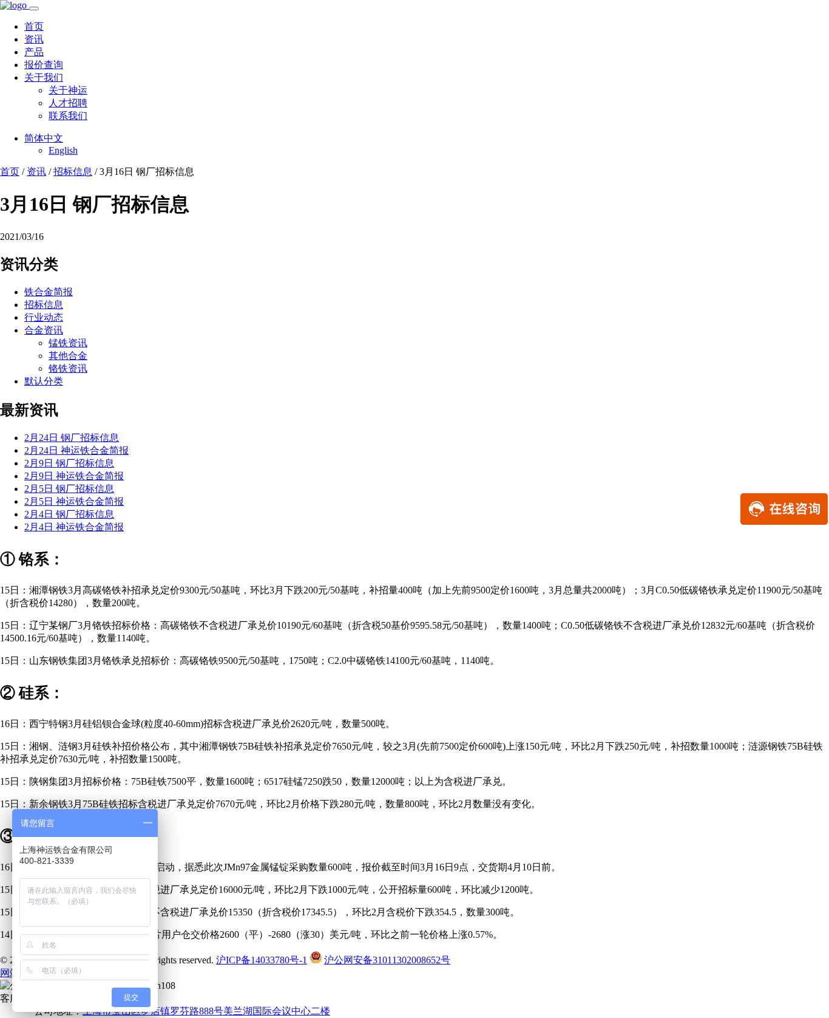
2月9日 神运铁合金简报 (74, 476)
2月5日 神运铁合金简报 (74, 501)
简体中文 (43, 138)
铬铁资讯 (68, 368)
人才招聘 (68, 103)
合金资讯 (43, 330)
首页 (34, 26)
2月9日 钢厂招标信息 (69, 463)
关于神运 (68, 90)
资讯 (34, 39)
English (63, 150)
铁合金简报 (48, 292)
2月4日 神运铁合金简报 (74, 527)
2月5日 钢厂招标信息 (69, 488)
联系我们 (68, 116)
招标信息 (72, 171)
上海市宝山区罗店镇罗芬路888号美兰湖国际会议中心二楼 (206, 1011)
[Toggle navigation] (34, 8)
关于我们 (43, 77)
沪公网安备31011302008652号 (387, 960)
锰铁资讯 (68, 343)
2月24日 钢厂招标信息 (71, 437)
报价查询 (43, 65)
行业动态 (43, 317)
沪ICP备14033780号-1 (261, 960)
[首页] (14, 5)
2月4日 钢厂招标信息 (69, 514)
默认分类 (43, 381)
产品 (34, 52)
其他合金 (68, 355)
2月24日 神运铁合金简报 (76, 450)
